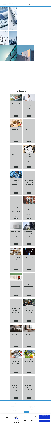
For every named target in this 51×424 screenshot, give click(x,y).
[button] (16, 116)
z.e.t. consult (12, 404)
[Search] (29, 4)
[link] (15, 103)
